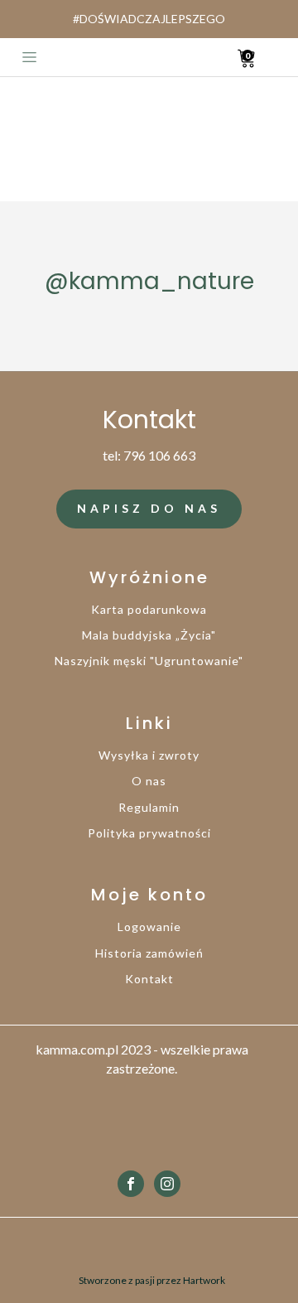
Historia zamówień (149, 953)
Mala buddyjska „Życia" (149, 635)
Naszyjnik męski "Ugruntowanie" (149, 660)
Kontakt (149, 978)
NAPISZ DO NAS (149, 508)
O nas (149, 781)
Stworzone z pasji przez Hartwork (152, 1280)
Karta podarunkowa (149, 609)
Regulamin (149, 807)
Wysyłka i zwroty (149, 755)
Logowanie (149, 926)
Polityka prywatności (149, 833)
